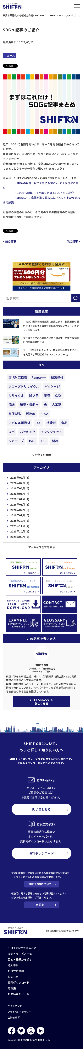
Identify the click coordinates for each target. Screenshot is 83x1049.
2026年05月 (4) (19, 494)
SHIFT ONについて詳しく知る (41, 701)
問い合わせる (41, 809)
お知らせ (13, 977)
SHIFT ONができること (22, 948)
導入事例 (13, 965)
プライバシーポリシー (19, 1011)
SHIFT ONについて (40, 884)
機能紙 (51, 422)
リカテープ (16, 440)
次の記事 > (73, 241)
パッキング (27, 431)
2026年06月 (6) (19, 488)
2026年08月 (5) (19, 477)
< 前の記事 (9, 241)
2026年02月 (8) (19, 510)
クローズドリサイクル (23, 386)
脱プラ (33, 395)
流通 (11, 404)
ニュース (9, 55)
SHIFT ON (41, 668)
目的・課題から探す (20, 959)
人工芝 (56, 404)
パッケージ (52, 386)
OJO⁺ (58, 395)
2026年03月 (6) (19, 504)
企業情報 (12, 1017)
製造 (55, 440)
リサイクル (16, 395)
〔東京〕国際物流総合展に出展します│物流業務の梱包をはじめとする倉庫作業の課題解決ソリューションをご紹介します (51, 325)
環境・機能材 (29, 404)
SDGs (44, 413)
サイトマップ (15, 1005)
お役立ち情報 (16, 971)
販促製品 (14, 413)
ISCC (32, 440)
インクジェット (51, 431)
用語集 (40, 905)
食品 (64, 422)
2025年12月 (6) (19, 520)
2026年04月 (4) (19, 499)
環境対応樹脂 (17, 377)
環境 (47, 395)
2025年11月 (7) (19, 526)
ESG (38, 422)
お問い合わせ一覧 (18, 994)
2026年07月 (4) (19, 483)
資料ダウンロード (41, 853)
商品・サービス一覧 (20, 954)
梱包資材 (57, 377)
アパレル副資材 (19, 422)
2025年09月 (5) (19, 537)
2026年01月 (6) (19, 515)
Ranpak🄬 (38, 377)
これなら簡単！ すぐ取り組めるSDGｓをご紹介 (45, 193)
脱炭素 (30, 413)
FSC (44, 440)
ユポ (11, 431)
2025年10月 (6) (19, 531)
